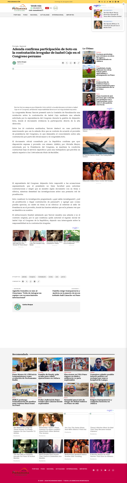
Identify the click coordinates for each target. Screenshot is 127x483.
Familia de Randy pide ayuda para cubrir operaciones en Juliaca (49, 376)
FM (51, 8)
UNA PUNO (67, 372)
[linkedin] (115, 2)
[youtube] (110, 2)
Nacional (34, 15)
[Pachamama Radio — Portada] (19, 7)
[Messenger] (118, 2)
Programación (14, 2)
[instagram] (113, 2)
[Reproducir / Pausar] (91, 8)
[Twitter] (66, 62)
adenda (24, 276)
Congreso (32, 276)
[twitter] (102, 2)
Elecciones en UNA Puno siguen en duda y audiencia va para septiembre (75, 377)
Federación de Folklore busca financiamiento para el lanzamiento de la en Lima (105, 85)
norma (51, 276)
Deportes (70, 15)
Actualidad (44, 15)
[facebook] (99, 2)
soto (57, 276)
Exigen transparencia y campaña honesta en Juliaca (101, 401)
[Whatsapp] (70, 62)
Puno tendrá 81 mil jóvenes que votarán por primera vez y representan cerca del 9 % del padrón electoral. (105, 100)
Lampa (92, 372)
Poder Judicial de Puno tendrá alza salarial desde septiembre (50, 401)
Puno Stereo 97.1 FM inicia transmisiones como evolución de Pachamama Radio (24, 377)
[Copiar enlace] (78, 62)
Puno (25, 15)
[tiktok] (107, 2)
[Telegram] (74, 62)
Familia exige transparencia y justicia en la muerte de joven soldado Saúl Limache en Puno (66, 293)
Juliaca (98, 52)
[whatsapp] (105, 2)
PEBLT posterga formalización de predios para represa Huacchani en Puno (24, 402)
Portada (17, 15)
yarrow (63, 276)
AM (47, 8)
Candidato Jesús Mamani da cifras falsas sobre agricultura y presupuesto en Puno (105, 71)
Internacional (58, 15)
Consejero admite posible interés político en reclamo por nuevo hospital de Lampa (102, 377)
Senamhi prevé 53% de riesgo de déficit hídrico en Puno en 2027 (75, 401)
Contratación (42, 276)
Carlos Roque (21, 62)
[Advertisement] (63, 30)
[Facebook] (63, 62)
